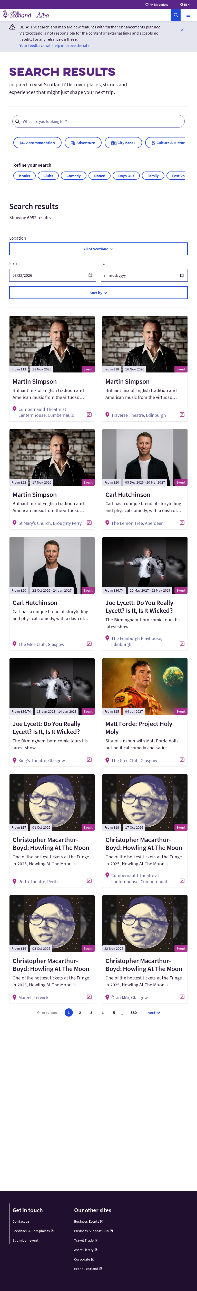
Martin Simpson (35, 381)
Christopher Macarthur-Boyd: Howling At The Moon (51, 843)
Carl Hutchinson (127, 494)
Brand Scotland (86, 1268)
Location (17, 238)
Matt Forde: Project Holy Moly (138, 727)
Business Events (86, 1221)
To (103, 263)
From (14, 263)
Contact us (21, 1221)
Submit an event (25, 1240)
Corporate (82, 1259)
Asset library (84, 1249)
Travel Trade (84, 1240)
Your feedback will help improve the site (54, 45)
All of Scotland (96, 248)
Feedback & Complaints (31, 1231)
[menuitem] (37, 1221)
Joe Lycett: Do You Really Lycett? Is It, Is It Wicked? (139, 606)
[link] (176, 15)
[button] (188, 15)
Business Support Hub (91, 1231)
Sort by (96, 292)
